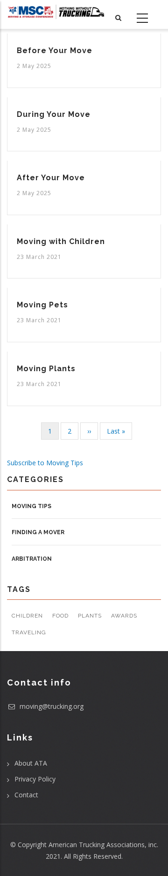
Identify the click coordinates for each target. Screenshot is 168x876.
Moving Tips (31, 506)
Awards (124, 615)
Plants (90, 615)
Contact (26, 794)
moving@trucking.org (51, 706)
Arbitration (32, 559)
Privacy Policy (35, 778)
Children (27, 615)
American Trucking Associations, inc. (103, 844)
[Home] (56, 12)
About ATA (30, 763)
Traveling (29, 632)
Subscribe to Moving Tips (45, 462)
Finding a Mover (38, 532)
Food (60, 615)
